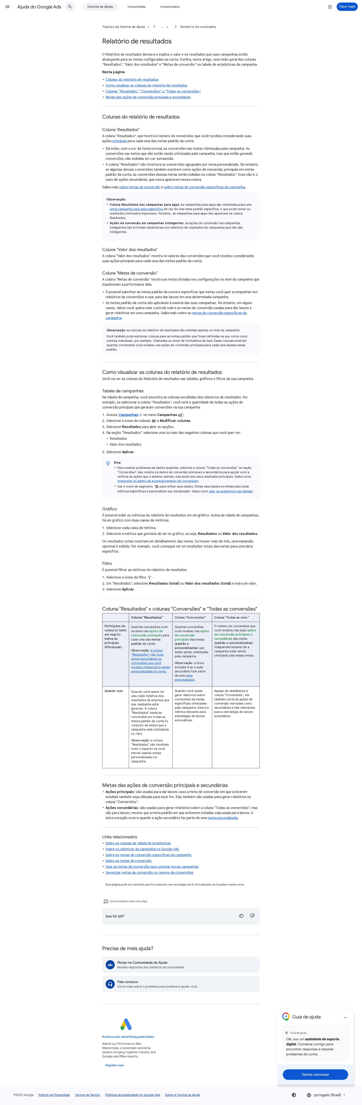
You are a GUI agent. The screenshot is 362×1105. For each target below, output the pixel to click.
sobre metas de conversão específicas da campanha (204, 187)
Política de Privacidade (54, 1095)
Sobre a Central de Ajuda (182, 1095)
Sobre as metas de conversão (128, 861)
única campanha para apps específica (136, 209)
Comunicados (170, 7)
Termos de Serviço (87, 1095)
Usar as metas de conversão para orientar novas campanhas (152, 867)
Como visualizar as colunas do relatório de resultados (146, 85)
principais (119, 141)
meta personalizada (223, 818)
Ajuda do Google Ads (39, 7)
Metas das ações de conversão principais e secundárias (148, 97)
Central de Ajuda (100, 7)
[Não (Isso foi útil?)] (252, 916)
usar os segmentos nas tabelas (230, 491)
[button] (8, 7)
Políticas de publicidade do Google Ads (132, 1095)
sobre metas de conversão (139, 187)
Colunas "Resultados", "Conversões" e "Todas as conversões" (153, 91)
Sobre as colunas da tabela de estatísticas (138, 843)
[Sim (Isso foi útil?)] (241, 916)
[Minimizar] (345, 1015)
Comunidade (137, 7)
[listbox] (326, 1095)
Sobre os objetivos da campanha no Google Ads (142, 849)
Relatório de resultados (198, 27)
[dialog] (315, 1046)
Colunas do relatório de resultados (132, 80)
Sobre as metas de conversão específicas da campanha (148, 855)
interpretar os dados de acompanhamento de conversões (157, 481)
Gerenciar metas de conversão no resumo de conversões (149, 873)
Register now (115, 1065)
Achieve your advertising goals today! (128, 1037)
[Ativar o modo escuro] (294, 1095)
